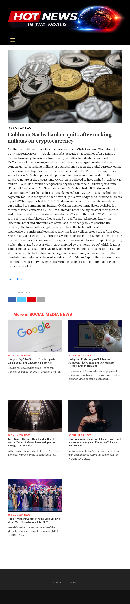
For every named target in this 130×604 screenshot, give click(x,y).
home (73, 582)
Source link (15, 279)
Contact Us (60, 582)
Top (122, 596)
